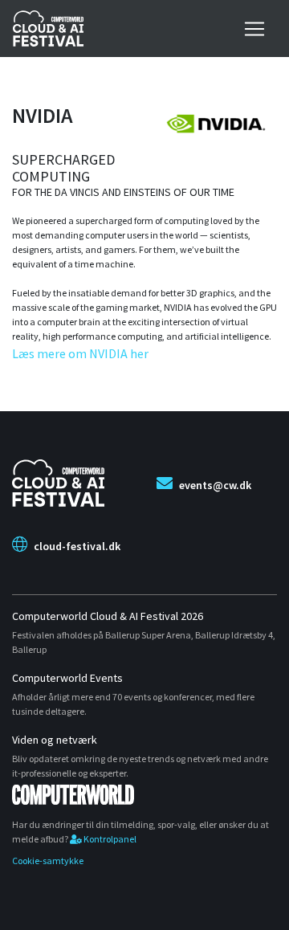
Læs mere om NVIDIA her (80, 353)
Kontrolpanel (109, 839)
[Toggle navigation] (254, 29)
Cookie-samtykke (47, 861)
